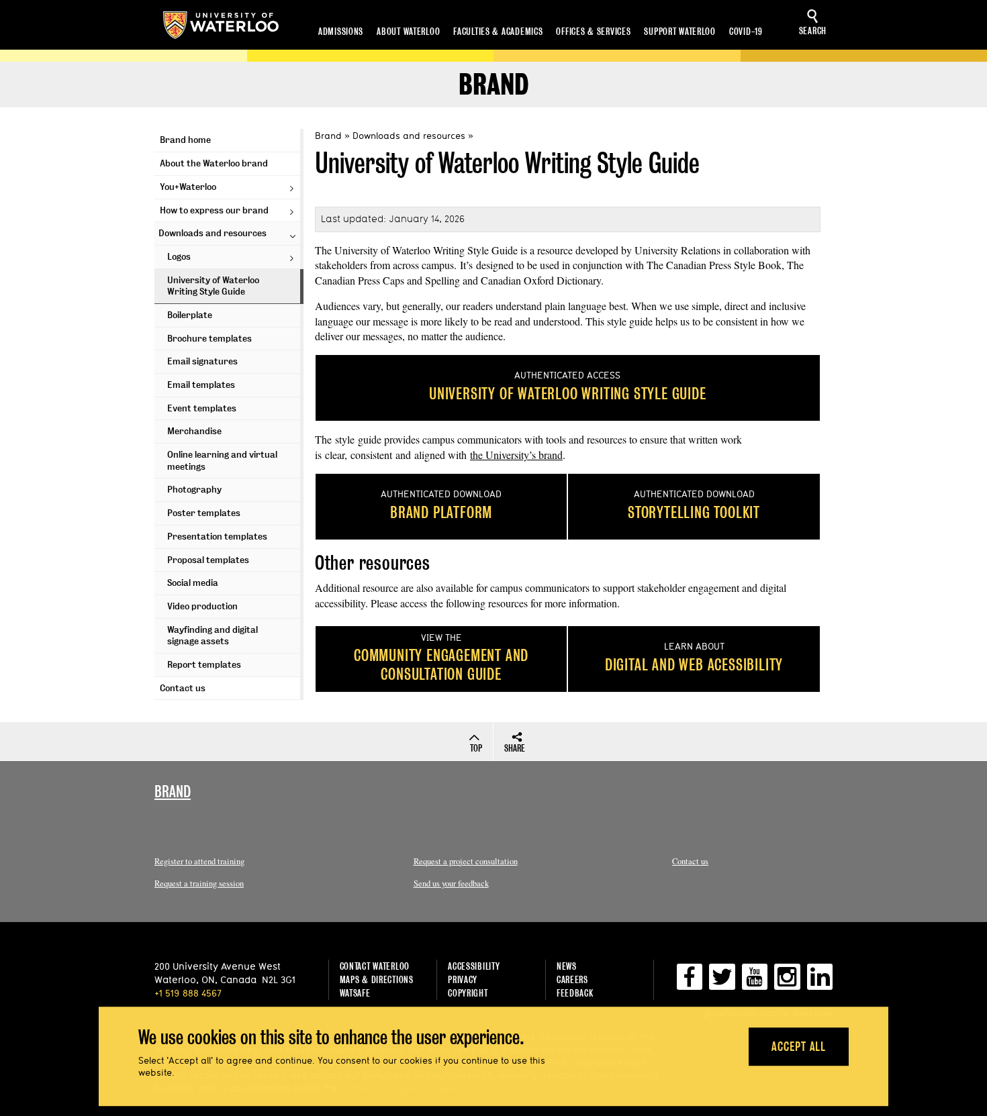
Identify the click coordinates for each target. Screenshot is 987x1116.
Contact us (182, 688)
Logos (179, 257)
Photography (194, 490)
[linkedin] (820, 982)
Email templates (201, 385)
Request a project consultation (466, 861)
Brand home (185, 140)
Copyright (467, 993)
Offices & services (593, 31)
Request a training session (199, 883)
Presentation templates (217, 536)
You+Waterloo (188, 187)
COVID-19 (746, 31)
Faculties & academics (498, 31)
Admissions (340, 31)
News (567, 966)
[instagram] (787, 982)
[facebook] (689, 982)
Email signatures (202, 361)
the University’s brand (516, 455)
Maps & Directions (377, 979)
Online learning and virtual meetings (222, 461)
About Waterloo (408, 31)
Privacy (462, 979)
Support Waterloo (680, 31)
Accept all (798, 1046)
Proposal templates (208, 560)
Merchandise (194, 431)
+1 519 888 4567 (188, 992)
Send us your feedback (451, 883)
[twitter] (722, 982)
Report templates (204, 665)
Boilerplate (189, 315)
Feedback (575, 993)
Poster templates (203, 513)
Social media (192, 583)
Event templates (201, 408)
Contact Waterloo (375, 966)
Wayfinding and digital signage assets (212, 636)
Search (813, 30)
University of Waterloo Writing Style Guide (213, 286)
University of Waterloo (221, 25)
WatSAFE (355, 993)
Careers (572, 979)
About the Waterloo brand (214, 163)
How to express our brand (214, 210)
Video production (202, 606)
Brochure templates (209, 339)
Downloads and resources (212, 233)
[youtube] (754, 982)
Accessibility (474, 966)
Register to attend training (199, 861)
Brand (493, 84)
